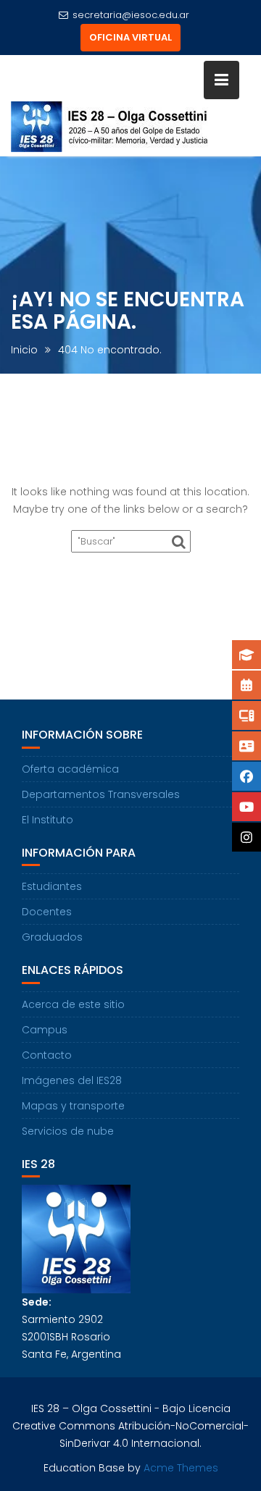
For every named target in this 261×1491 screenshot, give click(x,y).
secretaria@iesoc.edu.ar (130, 15)
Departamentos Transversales (101, 794)
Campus (44, 1029)
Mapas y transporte (73, 1106)
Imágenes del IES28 (72, 1080)
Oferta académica (70, 769)
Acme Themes (181, 1468)
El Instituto (47, 819)
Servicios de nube (68, 1131)
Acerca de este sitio (73, 1004)
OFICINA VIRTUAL (130, 37)
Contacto (47, 1055)
